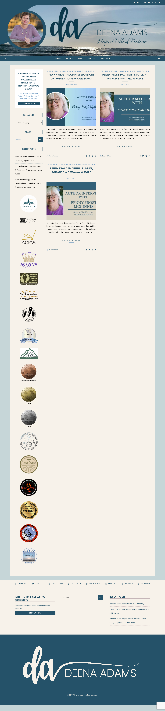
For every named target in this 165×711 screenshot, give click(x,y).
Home (58, 58)
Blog (80, 58)
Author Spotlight (56, 71)
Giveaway (71, 71)
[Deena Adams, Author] (82, 30)
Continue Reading (71, 146)
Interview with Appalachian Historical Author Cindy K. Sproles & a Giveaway (29, 183)
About (69, 58)
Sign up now (28, 103)
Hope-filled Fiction (86, 71)
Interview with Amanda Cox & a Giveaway (127, 603)
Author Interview (56, 165)
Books (91, 58)
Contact (105, 58)
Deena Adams (53, 156)
